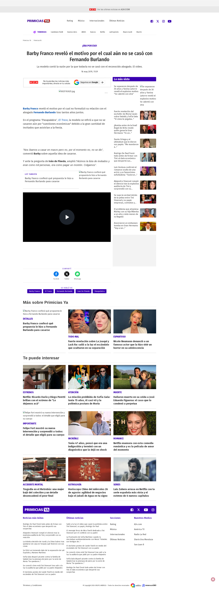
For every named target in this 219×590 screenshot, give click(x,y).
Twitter (66, 279)
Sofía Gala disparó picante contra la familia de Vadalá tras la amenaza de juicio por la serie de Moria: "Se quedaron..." (42, 559)
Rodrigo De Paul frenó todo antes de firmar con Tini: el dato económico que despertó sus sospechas (42, 526)
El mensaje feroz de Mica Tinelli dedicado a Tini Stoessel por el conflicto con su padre (85, 532)
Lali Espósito (114, 32)
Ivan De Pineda (83, 291)
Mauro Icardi (127, 32)
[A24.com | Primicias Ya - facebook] (152, 21)
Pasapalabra (100, 291)
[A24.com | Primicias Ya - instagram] (163, 21)
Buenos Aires (72, 32)
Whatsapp (77, 279)
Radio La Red (140, 534)
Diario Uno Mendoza (143, 539)
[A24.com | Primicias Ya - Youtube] (169, 21)
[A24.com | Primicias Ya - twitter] (157, 21)
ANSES (83, 32)
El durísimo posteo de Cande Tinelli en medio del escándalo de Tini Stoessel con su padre (43, 573)
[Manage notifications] (213, 579)
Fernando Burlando (64, 291)
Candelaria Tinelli (57, 32)
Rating (70, 21)
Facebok (56, 279)
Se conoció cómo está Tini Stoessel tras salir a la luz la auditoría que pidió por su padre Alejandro (42, 567)
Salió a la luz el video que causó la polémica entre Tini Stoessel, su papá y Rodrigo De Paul (86, 525)
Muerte (139, 32)
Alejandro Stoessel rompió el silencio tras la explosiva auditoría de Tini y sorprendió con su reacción (42, 535)
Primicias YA (27, 40)
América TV (139, 529)
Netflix (102, 32)
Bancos (93, 32)
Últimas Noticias (116, 21)
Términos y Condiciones (32, 585)
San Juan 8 (139, 544)
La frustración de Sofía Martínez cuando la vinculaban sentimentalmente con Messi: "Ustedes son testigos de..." (86, 539)
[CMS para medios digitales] (149, 585)
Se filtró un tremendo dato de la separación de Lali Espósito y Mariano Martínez (43, 551)
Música (81, 21)
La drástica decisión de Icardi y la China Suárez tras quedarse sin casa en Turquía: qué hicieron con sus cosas (43, 544)
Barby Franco (34, 291)
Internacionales (96, 21)
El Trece (63, 120)
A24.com (138, 524)
